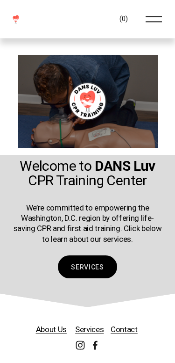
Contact (124, 329)
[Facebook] (95, 345)
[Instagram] (80, 345)
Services (87, 267)
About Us (51, 329)
